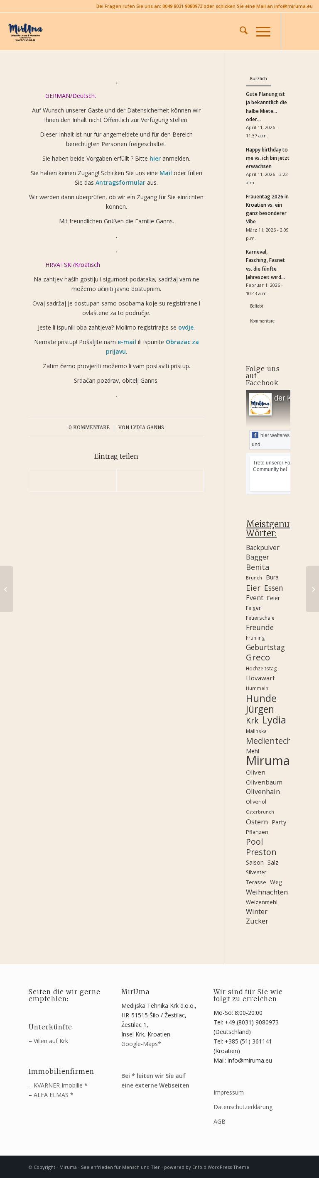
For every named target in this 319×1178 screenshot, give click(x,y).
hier (155, 158)
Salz (272, 862)
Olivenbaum (264, 782)
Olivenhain (263, 791)
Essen (273, 588)
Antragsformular (120, 182)
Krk (252, 720)
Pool (254, 841)
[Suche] (239, 31)
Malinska (256, 731)
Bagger (257, 557)
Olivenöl (256, 801)
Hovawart (260, 678)
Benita (257, 567)
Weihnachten (267, 892)
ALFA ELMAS (51, 1095)
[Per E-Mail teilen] (160, 480)
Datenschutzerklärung (242, 1107)
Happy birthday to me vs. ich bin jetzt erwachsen (268, 157)
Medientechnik (268, 740)
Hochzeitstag (261, 668)
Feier (273, 598)
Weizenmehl (261, 902)
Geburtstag (265, 647)
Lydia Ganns (147, 427)
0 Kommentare (89, 427)
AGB (219, 1121)
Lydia (274, 720)
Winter (256, 911)
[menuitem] (239, 31)
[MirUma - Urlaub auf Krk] (25, 31)
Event (254, 597)
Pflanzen (257, 832)
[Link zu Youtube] (306, 31)
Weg (276, 882)
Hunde (261, 698)
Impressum (228, 1092)
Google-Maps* (141, 1044)
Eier (253, 587)
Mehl (252, 751)
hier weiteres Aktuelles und (281, 440)
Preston (261, 852)
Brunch (254, 578)
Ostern (257, 821)
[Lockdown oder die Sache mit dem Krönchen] (312, 589)
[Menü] (259, 31)
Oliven (255, 772)
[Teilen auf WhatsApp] (72, 480)
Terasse (256, 882)
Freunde (260, 627)
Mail (166, 173)
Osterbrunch (260, 812)
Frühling (255, 637)
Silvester (256, 872)
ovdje (186, 327)
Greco (258, 657)
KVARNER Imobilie (58, 1085)
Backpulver (263, 547)
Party (279, 822)
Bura (272, 577)
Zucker (257, 921)
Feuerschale (260, 617)
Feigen (254, 607)
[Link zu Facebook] (294, 31)
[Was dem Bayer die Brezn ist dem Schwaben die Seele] (6, 589)
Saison (255, 862)
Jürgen (260, 709)
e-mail (127, 342)
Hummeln (257, 688)
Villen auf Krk (51, 1041)
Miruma (268, 760)
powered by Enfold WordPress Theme (206, 1167)
